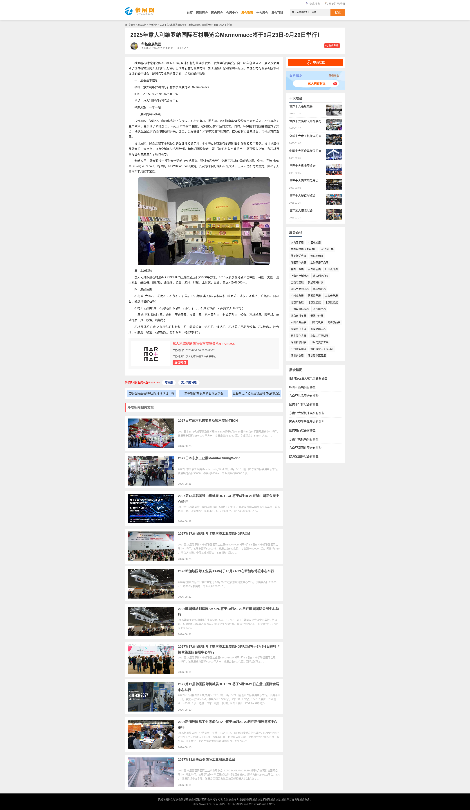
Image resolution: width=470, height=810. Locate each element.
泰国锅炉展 (319, 289)
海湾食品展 (334, 322)
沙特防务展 (319, 309)
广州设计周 (331, 269)
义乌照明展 (297, 242)
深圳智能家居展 (317, 355)
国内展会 (217, 12)
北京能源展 (331, 302)
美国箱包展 (314, 269)
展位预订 (180, 362)
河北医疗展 (327, 249)
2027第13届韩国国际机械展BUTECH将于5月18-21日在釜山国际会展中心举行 (228, 687)
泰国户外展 (316, 315)
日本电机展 (316, 322)
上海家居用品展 (319, 262)
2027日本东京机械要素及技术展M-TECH (208, 420)
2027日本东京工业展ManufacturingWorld (209, 458)
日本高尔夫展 (298, 335)
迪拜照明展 (316, 255)
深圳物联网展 (298, 342)
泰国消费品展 (298, 322)
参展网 (132, 25)
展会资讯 (247, 12)
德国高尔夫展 (318, 328)
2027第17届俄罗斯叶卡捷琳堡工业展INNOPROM (214, 533)
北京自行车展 (298, 315)
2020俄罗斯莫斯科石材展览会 (203, 393)
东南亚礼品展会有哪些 (304, 395)
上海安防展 (331, 295)
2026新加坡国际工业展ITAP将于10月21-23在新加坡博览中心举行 (226, 571)
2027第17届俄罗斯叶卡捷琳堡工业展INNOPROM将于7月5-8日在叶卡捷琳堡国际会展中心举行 (229, 649)
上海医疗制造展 (300, 275)
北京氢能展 (314, 302)
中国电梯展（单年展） (304, 249)
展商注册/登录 (337, 3)
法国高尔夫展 (298, 262)
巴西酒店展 (297, 282)
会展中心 (232, 12)
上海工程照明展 (319, 335)
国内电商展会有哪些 (302, 430)
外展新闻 (153, 25)
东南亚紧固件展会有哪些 (305, 447)
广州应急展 (297, 295)
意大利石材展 (317, 83)
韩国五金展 (297, 269)
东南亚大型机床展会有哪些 (306, 413)
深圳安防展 (297, 355)
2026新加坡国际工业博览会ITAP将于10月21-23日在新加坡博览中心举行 (227, 725)
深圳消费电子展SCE (322, 348)
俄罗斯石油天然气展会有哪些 (308, 378)
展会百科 (277, 12)
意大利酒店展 (320, 275)
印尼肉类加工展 (319, 342)
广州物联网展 (298, 348)
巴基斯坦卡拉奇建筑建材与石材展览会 (256, 394)
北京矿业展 (297, 302)
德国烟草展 (314, 295)
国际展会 (202, 12)
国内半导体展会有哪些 (304, 404)
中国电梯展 (314, 242)
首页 (190, 12)
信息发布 (315, 3)
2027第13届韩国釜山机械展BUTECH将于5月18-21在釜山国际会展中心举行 (228, 499)
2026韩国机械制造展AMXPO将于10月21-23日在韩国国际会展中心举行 (228, 612)
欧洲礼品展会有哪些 (302, 387)
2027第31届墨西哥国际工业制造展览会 (206, 759)
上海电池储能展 (300, 309)
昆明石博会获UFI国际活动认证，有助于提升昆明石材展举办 (151, 394)
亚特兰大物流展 (300, 289)
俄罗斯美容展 (298, 255)
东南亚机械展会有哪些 (304, 439)
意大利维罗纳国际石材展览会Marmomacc (204, 343)
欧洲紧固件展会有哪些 (304, 456)
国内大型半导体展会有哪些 (306, 421)
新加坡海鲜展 (315, 282)
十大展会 (262, 12)
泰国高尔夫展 (298, 328)
